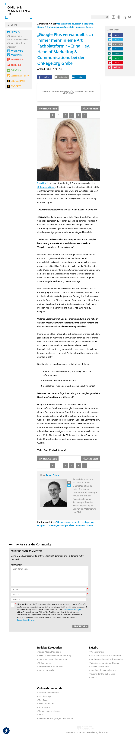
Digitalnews (14, 36)
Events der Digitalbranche (103, 674)
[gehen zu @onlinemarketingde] (118, 17)
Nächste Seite (90, 108)
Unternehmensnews (18, 40)
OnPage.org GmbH (46, 187)
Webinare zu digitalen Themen (105, 663)
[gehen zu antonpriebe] (69, 485)
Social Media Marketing (50, 652)
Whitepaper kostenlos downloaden (107, 659)
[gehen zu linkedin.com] (124, 17)
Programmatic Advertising (51, 667)
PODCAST (16, 86)
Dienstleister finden (100, 667)
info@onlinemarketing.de (71, 609)
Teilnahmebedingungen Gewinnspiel (56, 718)
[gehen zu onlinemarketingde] (113, 17)
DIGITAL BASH (18, 81)
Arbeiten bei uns (46, 704)
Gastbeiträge (45, 696)
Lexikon (12, 47)
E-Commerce (45, 663)
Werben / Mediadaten (49, 693)
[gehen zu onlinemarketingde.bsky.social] (129, 17)
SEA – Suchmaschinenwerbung (53, 659)
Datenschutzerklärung (25, 620)
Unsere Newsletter (17, 43)
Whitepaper (17, 51)
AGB (41, 715)
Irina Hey (41, 183)
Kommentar (16, 565)
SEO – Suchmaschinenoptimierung (55, 656)
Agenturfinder (97, 652)
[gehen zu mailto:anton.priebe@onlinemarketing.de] (69, 482)
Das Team (43, 700)
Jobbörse (16, 65)
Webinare (16, 54)
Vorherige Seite (48, 108)
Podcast (94, 678)
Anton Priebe (52, 475)
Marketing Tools (46, 670)
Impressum (44, 707)
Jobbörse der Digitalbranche (104, 670)
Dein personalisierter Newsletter (106, 656)
